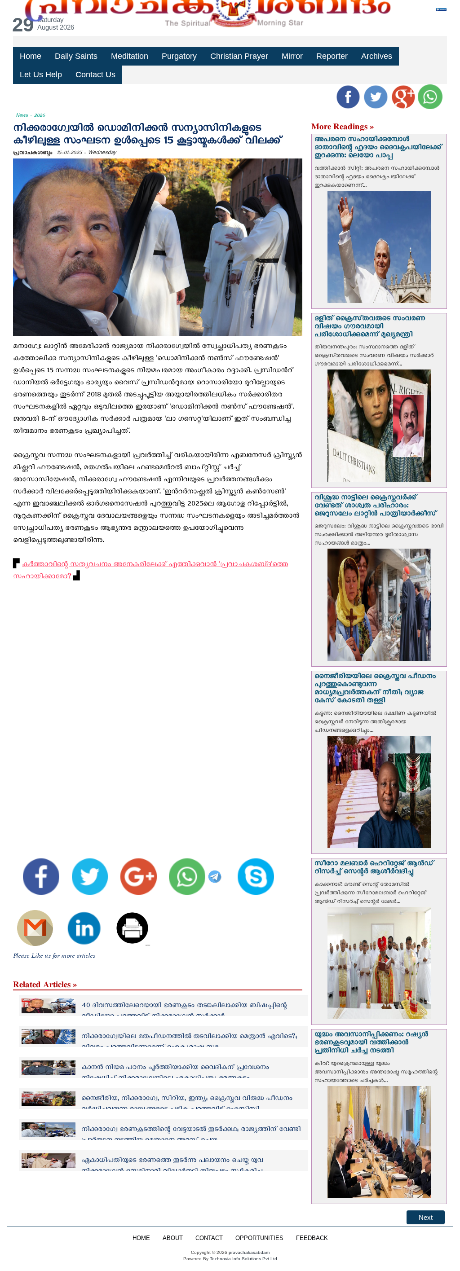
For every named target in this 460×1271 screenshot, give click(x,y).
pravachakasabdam (249, 1252)
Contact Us (95, 74)
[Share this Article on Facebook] (35, 870)
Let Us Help (41, 74)
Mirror (292, 56)
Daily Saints (76, 56)
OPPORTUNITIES (259, 1238)
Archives (376, 56)
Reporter (332, 56)
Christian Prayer (239, 56)
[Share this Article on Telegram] (216, 870)
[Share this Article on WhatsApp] (182, 870)
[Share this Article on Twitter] (84, 870)
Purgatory (179, 56)
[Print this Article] (127, 921)
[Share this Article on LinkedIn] (78, 921)
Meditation (129, 56)
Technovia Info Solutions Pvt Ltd (242, 1258)
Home (30, 56)
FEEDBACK (312, 1238)
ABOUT (173, 1238)
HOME (141, 1238)
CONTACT (209, 1238)
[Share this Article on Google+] (133, 870)
